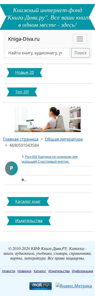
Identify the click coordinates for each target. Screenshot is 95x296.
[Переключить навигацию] (80, 39)
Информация (82, 271)
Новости (8, 271)
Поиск (80, 53)
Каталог (40, 271)
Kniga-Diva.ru (24, 38)
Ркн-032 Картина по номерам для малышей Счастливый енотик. (50, 159)
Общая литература (64, 139)
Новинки (24, 271)
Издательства (59, 271)
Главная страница (21, 139)
